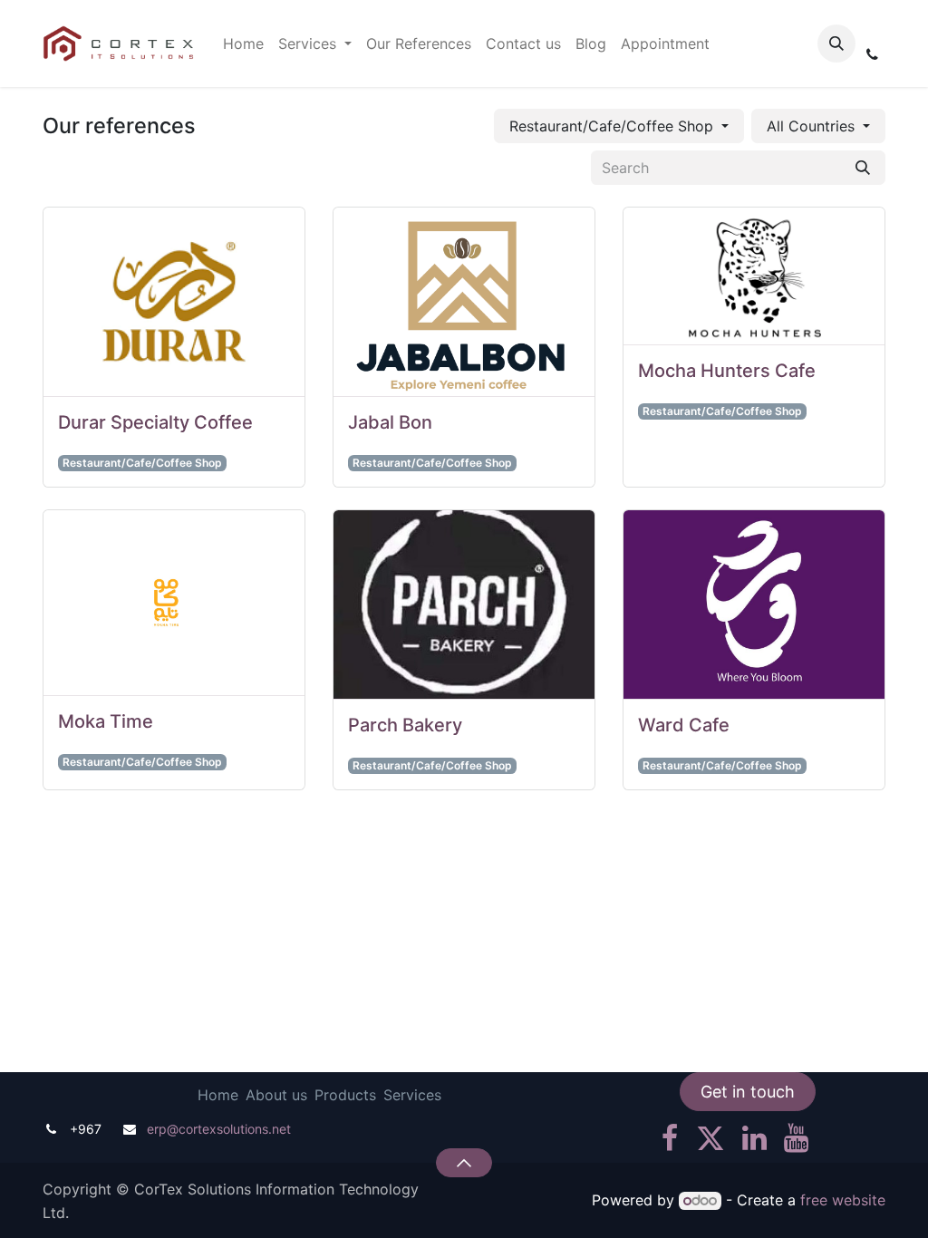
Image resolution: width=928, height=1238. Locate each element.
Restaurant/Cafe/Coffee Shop (611, 126)
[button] (836, 43)
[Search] (862, 167)
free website (842, 1200)
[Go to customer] (174, 302)
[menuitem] (243, 43)
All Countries (811, 126)
